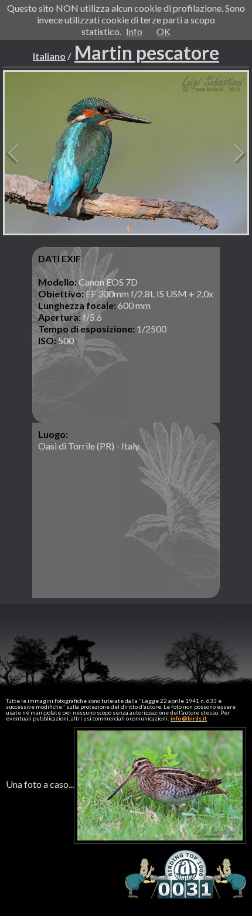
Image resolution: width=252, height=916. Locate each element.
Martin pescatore (146, 52)
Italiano (49, 55)
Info (134, 31)
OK (163, 31)
